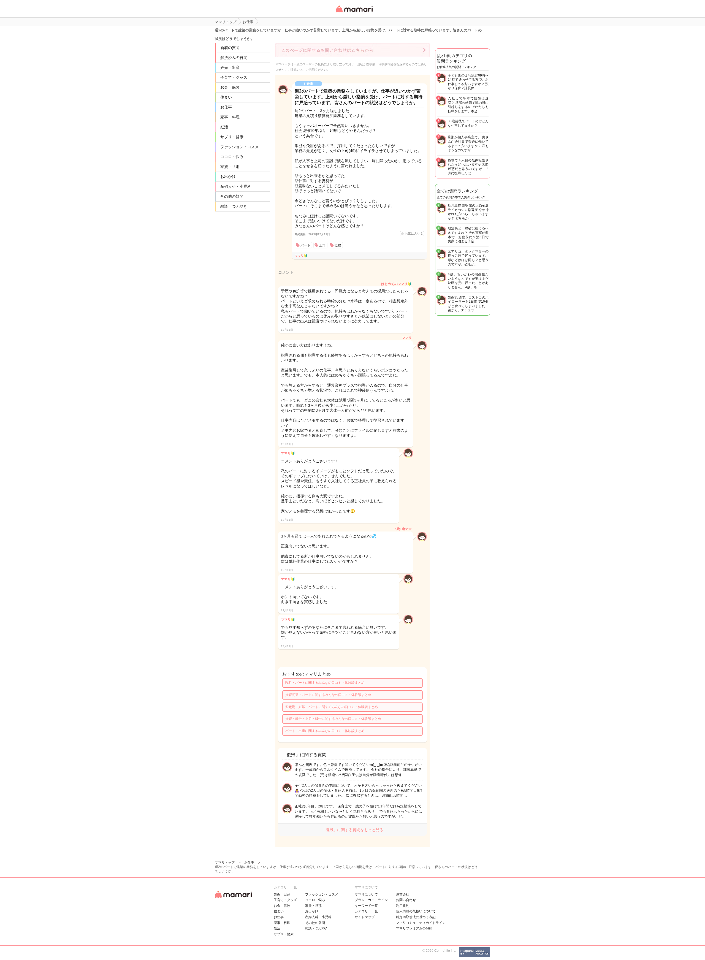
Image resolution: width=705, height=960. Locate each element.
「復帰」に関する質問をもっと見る (352, 830)
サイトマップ (365, 917)
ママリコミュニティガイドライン (421, 923)
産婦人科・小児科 (235, 186)
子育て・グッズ (233, 77)
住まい (226, 97)
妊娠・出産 (230, 67)
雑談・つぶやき (233, 206)
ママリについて (366, 894)
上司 (322, 245)
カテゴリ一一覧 (366, 911)
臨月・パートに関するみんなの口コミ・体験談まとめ (325, 683)
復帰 (338, 245)
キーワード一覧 (366, 906)
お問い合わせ (406, 900)
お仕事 (226, 107)
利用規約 (402, 906)
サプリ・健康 (231, 137)
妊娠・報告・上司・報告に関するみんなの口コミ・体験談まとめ (333, 719)
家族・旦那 (230, 166)
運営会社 (402, 894)
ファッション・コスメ (239, 147)
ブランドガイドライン (371, 900)
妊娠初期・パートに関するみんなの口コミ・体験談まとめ (328, 695)
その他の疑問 (231, 196)
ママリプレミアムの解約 (414, 928)
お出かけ (228, 176)
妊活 (224, 127)
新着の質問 (230, 47)
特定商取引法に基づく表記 (416, 917)
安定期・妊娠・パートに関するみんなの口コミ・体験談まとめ (331, 707)
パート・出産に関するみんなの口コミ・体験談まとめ (325, 731)
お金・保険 (230, 87)
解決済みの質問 (233, 57)
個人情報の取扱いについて (416, 911)
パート (305, 245)
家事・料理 (230, 117)
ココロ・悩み (231, 156)
